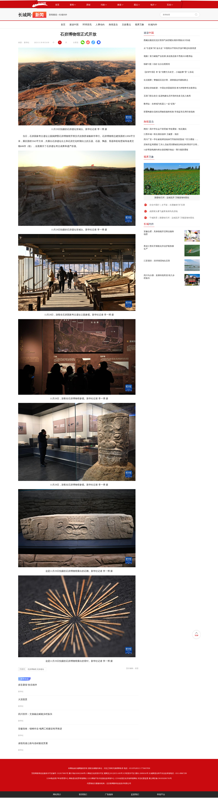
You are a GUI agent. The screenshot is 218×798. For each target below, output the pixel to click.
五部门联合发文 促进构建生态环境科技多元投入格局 (167, 96)
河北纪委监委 (143, 778)
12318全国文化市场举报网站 (126, 778)
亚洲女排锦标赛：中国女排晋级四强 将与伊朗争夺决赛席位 (170, 88)
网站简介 (57, 794)
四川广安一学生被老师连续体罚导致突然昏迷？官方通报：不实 (172, 139)
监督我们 (135, 794)
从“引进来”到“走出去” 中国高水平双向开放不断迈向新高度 (170, 48)
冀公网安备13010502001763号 (160, 778)
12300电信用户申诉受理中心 (57, 778)
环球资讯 (87, 24)
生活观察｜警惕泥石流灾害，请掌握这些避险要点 (166, 80)
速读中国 (73, 24)
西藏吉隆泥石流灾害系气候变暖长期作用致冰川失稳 (167, 40)
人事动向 (100, 24)
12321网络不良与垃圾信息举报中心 (101, 778)
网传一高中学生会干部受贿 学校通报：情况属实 (165, 129)
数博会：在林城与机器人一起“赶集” (160, 104)
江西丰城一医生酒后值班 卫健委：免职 (161, 134)
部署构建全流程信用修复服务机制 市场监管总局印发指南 (169, 112)
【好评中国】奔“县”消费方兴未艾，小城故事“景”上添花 (169, 72)
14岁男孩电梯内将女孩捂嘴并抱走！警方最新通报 (166, 150)
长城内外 (63, 15)
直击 (149, 121)
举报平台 (161, 794)
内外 (149, 224)
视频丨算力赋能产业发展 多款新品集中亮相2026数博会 (168, 56)
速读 (149, 32)
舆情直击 (113, 24)
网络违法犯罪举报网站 (78, 778)
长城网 (24, 15)
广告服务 (109, 794)
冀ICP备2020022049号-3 (78, 773)
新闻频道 (53, 15)
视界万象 (139, 24)
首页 (63, 24)
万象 (149, 156)
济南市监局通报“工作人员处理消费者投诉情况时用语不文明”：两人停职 (172, 144)
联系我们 (83, 794)
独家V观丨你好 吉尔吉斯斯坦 (157, 64)
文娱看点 (126, 24)
